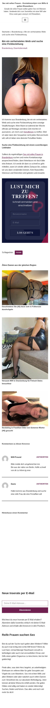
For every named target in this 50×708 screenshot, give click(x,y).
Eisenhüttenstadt (20, 48)
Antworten (42, 457)
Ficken (18, 252)
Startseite (6, 32)
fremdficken (29, 132)
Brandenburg (17, 32)
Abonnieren (25, 610)
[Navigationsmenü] (25, 20)
